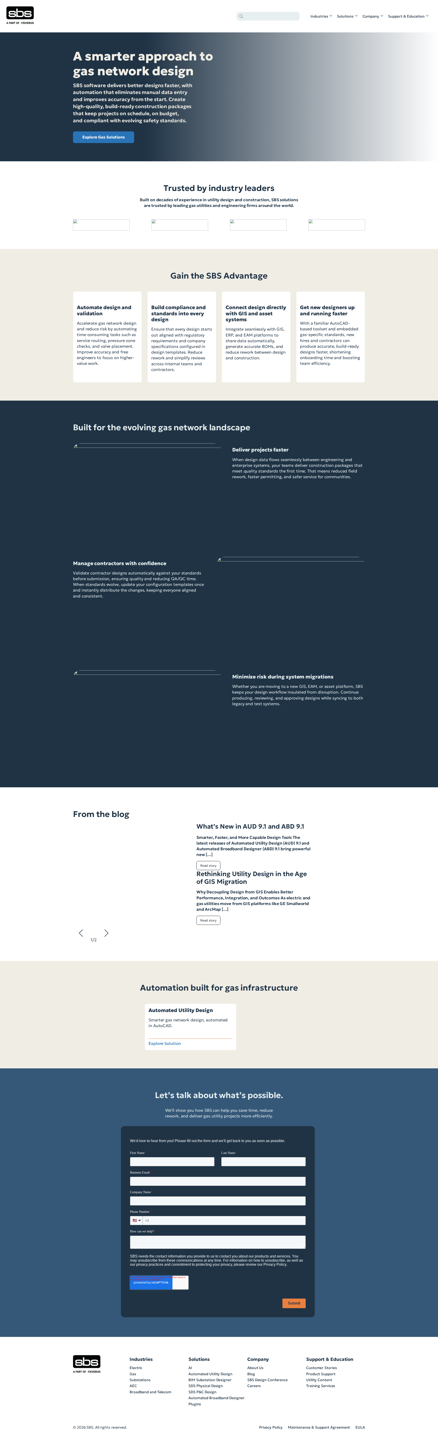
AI (190, 1367)
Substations (140, 1380)
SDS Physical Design (205, 1385)
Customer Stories (321, 1367)
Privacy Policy (271, 1427)
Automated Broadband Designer (216, 1398)
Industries (319, 16)
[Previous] (348, 986)
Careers (254, 1385)
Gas (133, 1374)
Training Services (320, 1385)
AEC (133, 1385)
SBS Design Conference (267, 1380)
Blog (251, 1374)
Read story (208, 866)
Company (370, 16)
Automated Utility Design (210, 1374)
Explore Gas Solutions (103, 137)
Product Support (321, 1374)
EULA (360, 1427)
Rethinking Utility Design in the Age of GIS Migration (251, 877)
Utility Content (319, 1380)
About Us (255, 1367)
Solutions (345, 16)
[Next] (359, 986)
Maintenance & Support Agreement (319, 1427)
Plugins (194, 1404)
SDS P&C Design (202, 1392)
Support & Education (406, 16)
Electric (136, 1367)
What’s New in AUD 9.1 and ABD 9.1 (250, 826)
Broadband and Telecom (150, 1392)
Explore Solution (165, 1043)
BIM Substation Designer (210, 1380)
